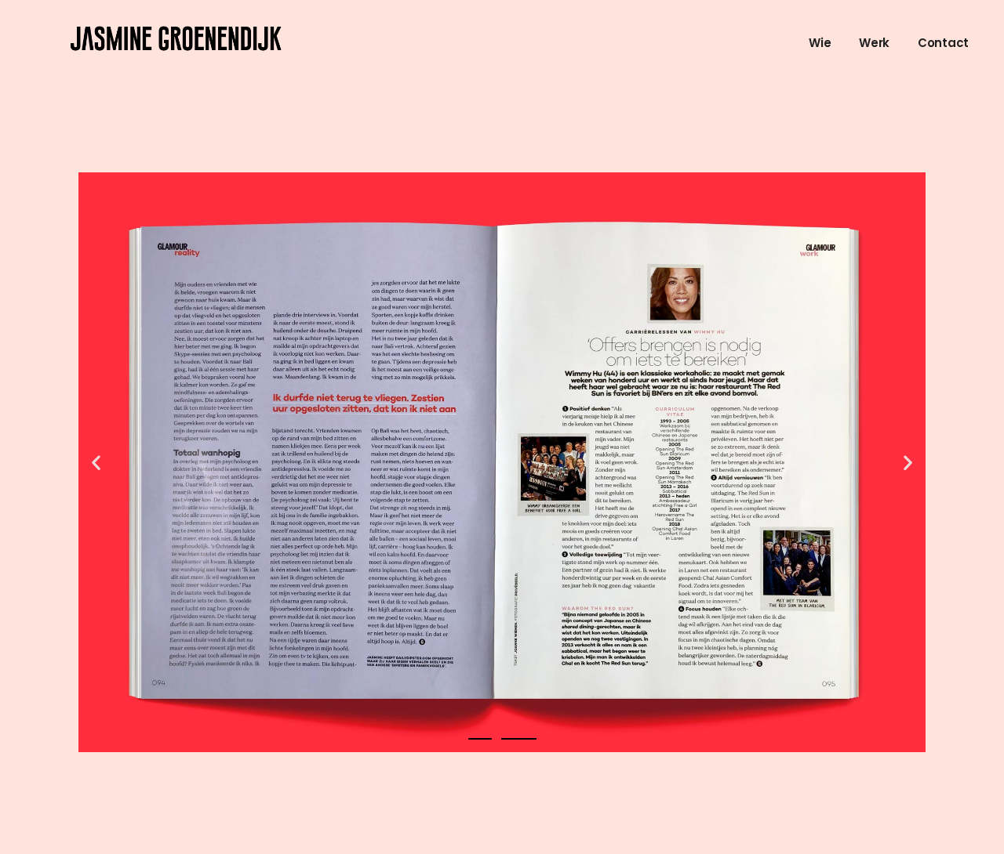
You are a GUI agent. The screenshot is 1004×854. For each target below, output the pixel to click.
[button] (96, 462)
